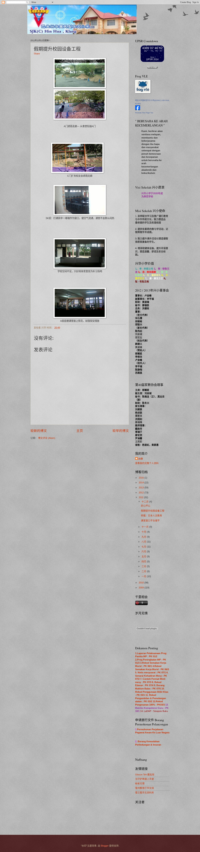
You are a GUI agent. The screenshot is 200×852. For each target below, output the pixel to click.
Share (37, 53)
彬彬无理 (140, 783)
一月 (144, 576)
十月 (144, 532)
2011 (141, 497)
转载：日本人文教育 (151, 515)
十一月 (145, 527)
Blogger (105, 845)
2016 (141, 477)
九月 (144, 537)
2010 (141, 582)
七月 (144, 546)
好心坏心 (145, 505)
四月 (144, 561)
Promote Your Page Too (144, 113)
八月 (144, 541)
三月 (144, 566)
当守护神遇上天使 (144, 779)
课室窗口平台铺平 (150, 520)
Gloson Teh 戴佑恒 (144, 774)
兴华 (140, 459)
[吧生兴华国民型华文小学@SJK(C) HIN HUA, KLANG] (137, 109)
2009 (141, 587)
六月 (144, 551)
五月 (144, 556)
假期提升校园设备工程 (152, 510)
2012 (141, 492)
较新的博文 (38, 431)
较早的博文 (120, 431)
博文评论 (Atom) (46, 438)
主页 (79, 431)
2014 (141, 482)
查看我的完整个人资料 (147, 463)
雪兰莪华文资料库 (144, 792)
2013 (141, 487)
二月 (144, 571)
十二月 (145, 501)
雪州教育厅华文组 (144, 788)
